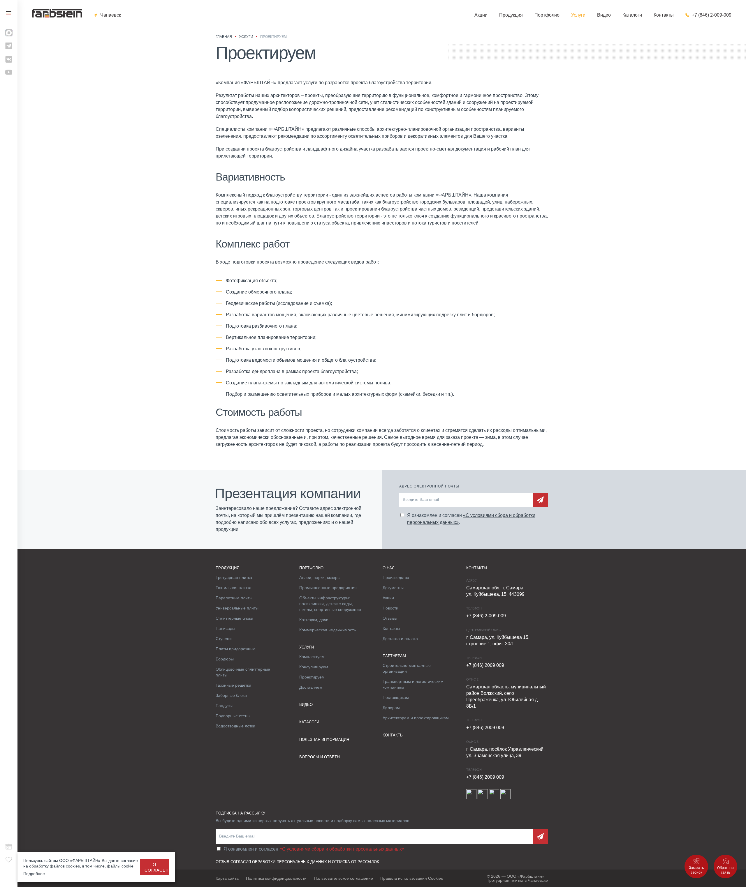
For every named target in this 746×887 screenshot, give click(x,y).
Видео (604, 15)
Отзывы (390, 618)
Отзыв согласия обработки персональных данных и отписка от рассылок (297, 862)
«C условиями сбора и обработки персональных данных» (341, 849)
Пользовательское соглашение (343, 878)
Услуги (578, 15)
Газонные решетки (233, 685)
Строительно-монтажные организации (407, 668)
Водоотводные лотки (235, 726)
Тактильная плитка (233, 587)
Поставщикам (396, 697)
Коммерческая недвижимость (327, 630)
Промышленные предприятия (328, 587)
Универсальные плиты (237, 608)
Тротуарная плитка (234, 577)
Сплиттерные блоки (234, 618)
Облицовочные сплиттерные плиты (243, 672)
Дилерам (391, 707)
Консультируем (313, 667)
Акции (481, 15)
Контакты (664, 15)
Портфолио (547, 15)
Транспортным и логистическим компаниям (413, 684)
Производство (396, 577)
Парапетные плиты (234, 598)
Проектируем (312, 677)
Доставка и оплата (400, 638)
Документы (393, 587)
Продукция (511, 15)
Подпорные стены (233, 715)
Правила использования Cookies (411, 878)
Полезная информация (324, 739)
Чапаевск (110, 15)
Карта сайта (227, 878)
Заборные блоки (231, 695)
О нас (389, 568)
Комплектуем (312, 656)
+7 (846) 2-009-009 (711, 15)
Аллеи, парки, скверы (319, 577)
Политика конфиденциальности (276, 878)
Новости (390, 608)
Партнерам (394, 656)
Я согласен (157, 867)
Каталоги (632, 15)
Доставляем (310, 687)
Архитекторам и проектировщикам (416, 717)
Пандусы (224, 705)
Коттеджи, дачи (313, 619)
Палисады (225, 628)
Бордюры (225, 659)
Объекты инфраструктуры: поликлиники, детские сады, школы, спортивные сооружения (330, 604)
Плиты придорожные (236, 648)
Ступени (224, 638)
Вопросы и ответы (319, 757)
